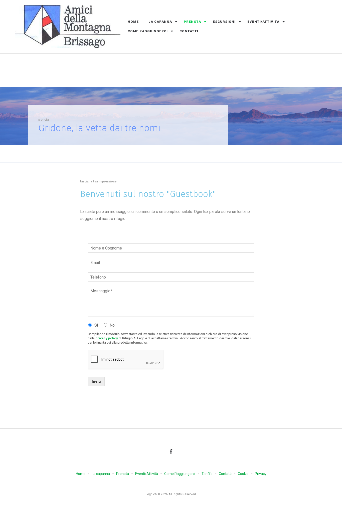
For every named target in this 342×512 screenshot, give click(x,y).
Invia (96, 381)
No (112, 325)
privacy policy (106, 338)
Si (96, 325)
